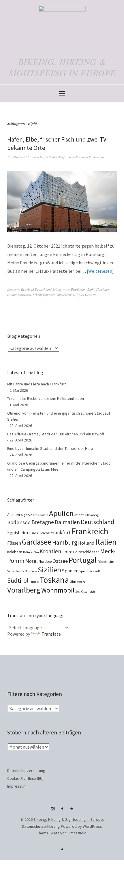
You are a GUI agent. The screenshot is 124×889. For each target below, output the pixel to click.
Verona (81, 582)
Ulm (73, 581)
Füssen (14, 543)
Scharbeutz (15, 571)
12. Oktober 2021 (19, 157)
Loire (67, 551)
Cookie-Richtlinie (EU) (25, 778)
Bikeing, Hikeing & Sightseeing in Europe (62, 67)
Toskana (54, 579)
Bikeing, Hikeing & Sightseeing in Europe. (68, 819)
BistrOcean (78, 289)
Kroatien (50, 551)
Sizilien (49, 569)
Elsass (33, 533)
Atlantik (80, 515)
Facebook (62, 810)
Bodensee (19, 522)
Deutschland (97, 522)
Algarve (26, 515)
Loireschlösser (86, 551)
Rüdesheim (105, 561)
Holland (86, 543)
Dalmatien (67, 522)
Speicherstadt (66, 294)
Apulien (61, 513)
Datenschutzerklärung (26, 770)
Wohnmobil (57, 590)
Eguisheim (17, 532)
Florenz (44, 533)
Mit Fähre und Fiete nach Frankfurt (36, 384)
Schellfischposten (44, 294)
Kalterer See (31, 552)
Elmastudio (77, 833)
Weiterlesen (100, 271)
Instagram (52, 810)
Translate (51, 634)
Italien (106, 542)
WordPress (92, 826)
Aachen (13, 514)
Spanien (70, 571)
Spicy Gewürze (86, 294)
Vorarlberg (23, 590)
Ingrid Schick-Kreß (52, 157)
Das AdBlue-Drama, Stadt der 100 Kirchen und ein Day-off (55, 434)
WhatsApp (71, 810)
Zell (77, 591)
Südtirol (18, 580)
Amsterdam (40, 515)
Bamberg (93, 515)
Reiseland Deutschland (36, 289)
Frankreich (90, 531)
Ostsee (60, 561)
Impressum (17, 786)
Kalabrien (14, 552)
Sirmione (31, 571)
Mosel (31, 561)
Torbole (34, 582)
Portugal (83, 560)
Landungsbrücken (19, 294)
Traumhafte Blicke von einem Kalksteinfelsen (45, 398)
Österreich (88, 591)
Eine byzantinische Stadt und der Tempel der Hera (50, 448)
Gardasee (36, 542)
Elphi (91, 289)
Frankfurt (60, 532)
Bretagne (42, 522)
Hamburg (102, 289)
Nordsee (45, 561)
